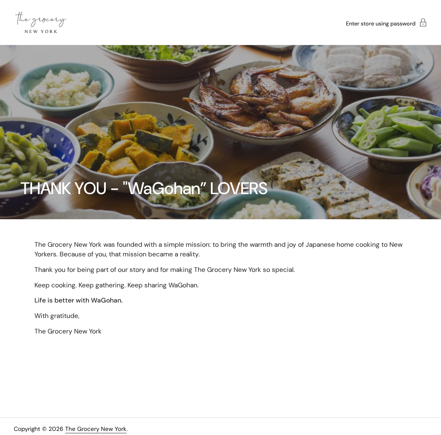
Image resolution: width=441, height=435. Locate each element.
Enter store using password (381, 23)
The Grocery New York (95, 429)
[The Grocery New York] (41, 22)
